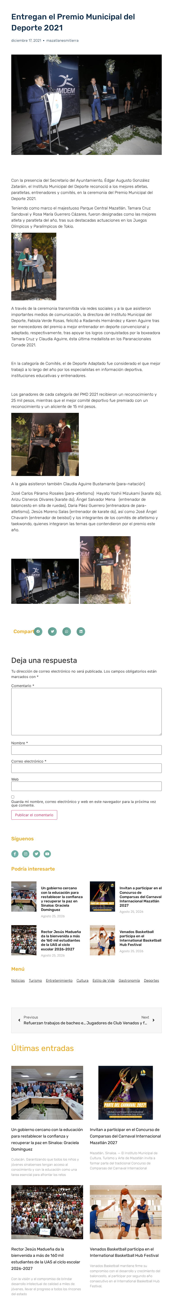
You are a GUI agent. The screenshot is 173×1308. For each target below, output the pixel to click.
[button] (38, 631)
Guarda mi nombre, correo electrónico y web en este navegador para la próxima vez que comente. (83, 803)
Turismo (35, 980)
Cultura (83, 980)
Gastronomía (129, 980)
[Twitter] (36, 853)
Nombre (19, 743)
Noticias (18, 980)
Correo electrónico (28, 761)
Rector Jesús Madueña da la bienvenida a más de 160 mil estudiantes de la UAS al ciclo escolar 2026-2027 (61, 940)
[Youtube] (47, 853)
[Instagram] (25, 853)
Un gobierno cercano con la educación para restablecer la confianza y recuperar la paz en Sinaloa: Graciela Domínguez (62, 899)
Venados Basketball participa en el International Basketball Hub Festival (140, 938)
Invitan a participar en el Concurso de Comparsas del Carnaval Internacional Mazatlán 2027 (141, 897)
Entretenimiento (59, 980)
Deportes (151, 980)
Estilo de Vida (104, 980)
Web (15, 779)
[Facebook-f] (14, 853)
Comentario (22, 685)
